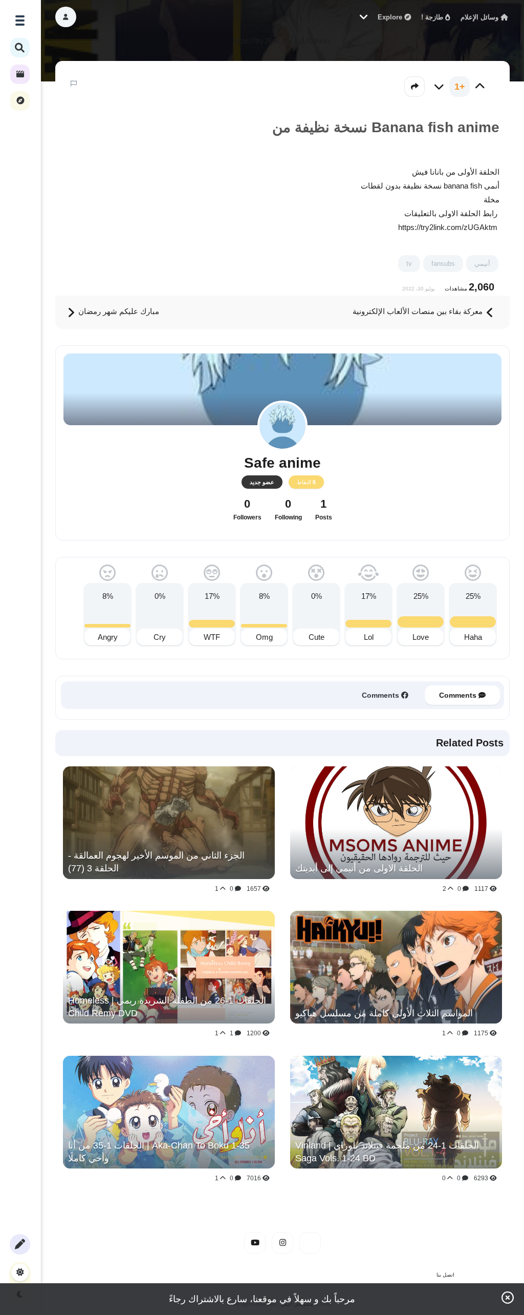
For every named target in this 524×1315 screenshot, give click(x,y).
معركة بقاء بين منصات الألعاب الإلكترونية (419, 311)
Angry (108, 637)
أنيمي (482, 263)
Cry (160, 637)
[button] (65, 17)
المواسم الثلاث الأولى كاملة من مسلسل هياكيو (384, 1013)
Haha (473, 637)
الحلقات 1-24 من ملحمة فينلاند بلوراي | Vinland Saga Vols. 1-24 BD (387, 1151)
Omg (264, 637)
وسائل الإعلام (480, 17)
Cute (316, 637)
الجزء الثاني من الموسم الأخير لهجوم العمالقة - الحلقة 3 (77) (156, 861)
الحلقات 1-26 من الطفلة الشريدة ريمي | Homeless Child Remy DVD (167, 1006)
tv (409, 263)
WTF (212, 637)
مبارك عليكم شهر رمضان (117, 311)
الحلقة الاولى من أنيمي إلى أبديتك (359, 868)
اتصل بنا (445, 1275)
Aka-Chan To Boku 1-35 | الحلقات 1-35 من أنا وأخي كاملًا (159, 1151)
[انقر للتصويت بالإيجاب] (480, 86)
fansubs (443, 263)
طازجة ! (433, 17)
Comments (458, 695)
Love (420, 637)
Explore (391, 17)
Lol (369, 637)
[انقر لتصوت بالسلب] (439, 86)
